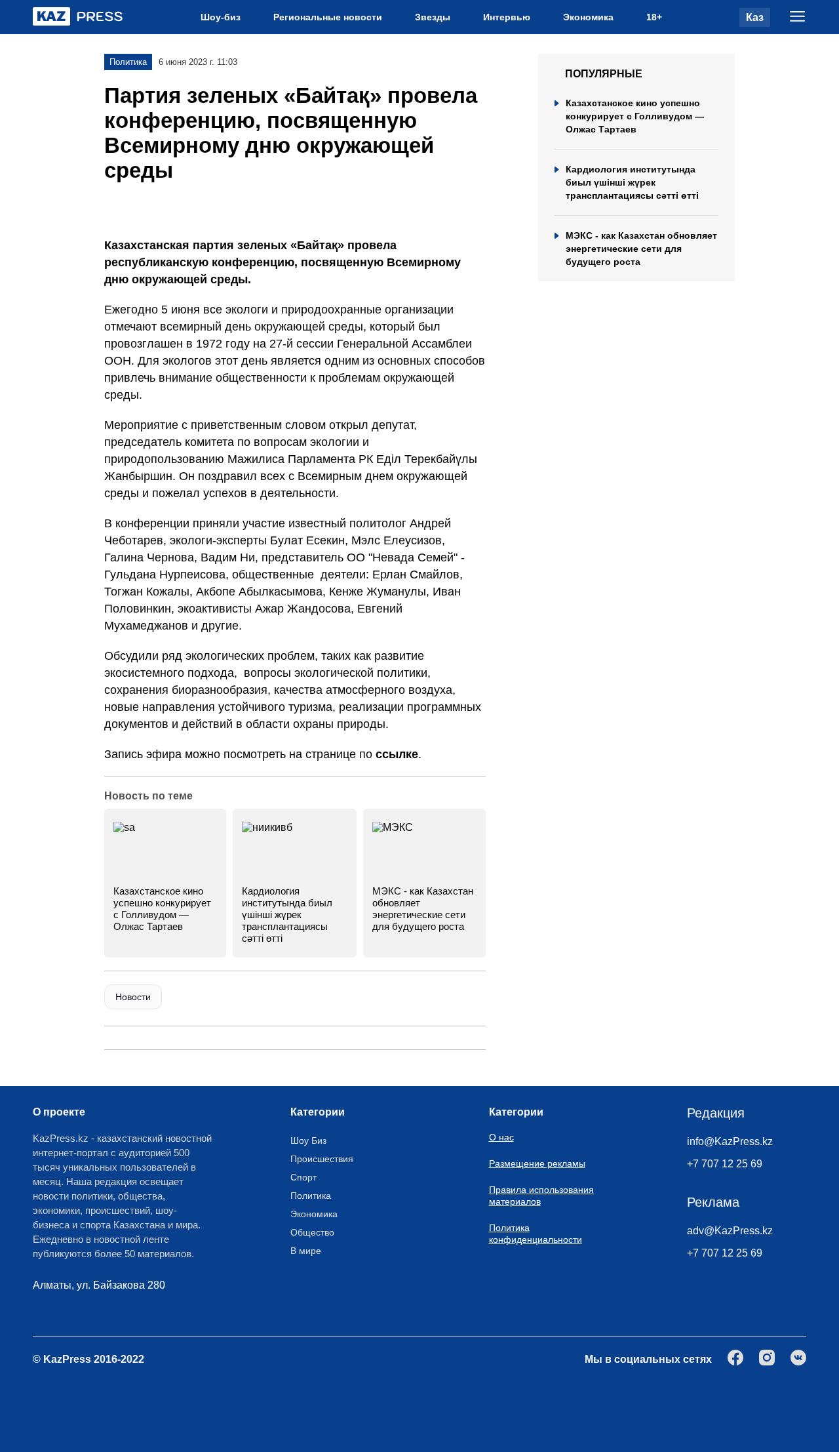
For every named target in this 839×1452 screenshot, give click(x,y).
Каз (755, 17)
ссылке (397, 754)
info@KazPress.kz (730, 1141)
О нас (501, 1137)
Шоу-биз (221, 17)
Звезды (432, 17)
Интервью (506, 17)
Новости (133, 997)
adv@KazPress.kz (730, 1230)
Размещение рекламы (537, 1163)
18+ (654, 17)
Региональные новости (327, 17)
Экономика (588, 17)
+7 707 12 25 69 (724, 1163)
